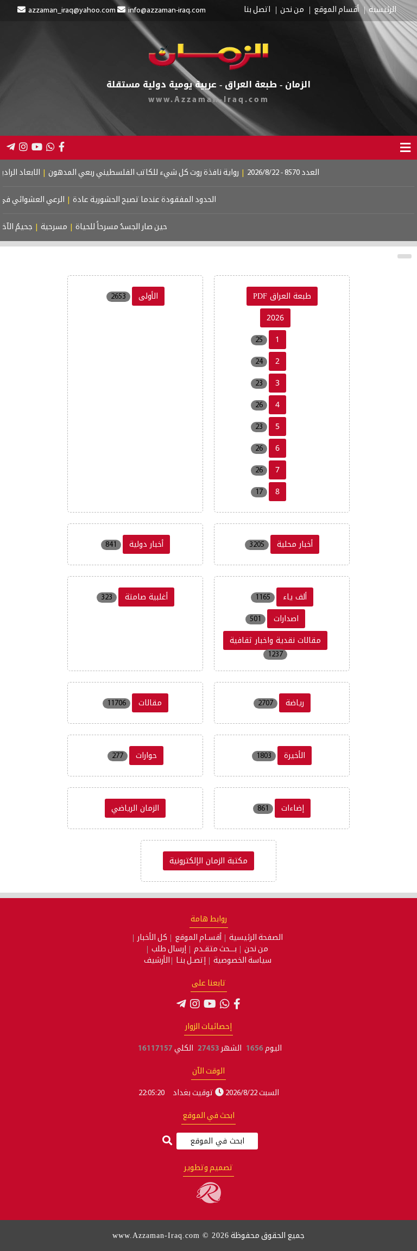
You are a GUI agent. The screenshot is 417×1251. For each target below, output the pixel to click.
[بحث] (167, 1141)
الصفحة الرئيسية (256, 938)
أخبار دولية (146, 544)
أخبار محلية (295, 544)
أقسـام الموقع (198, 938)
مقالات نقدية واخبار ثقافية (275, 640)
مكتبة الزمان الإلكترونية (208, 861)
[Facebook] (62, 146)
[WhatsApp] (50, 146)
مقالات (150, 703)
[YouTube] (36, 146)
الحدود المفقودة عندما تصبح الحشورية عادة (158, 200)
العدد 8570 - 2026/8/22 (300, 173)
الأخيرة (294, 755)
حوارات (146, 755)
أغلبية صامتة (146, 597)
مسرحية (66, 227)
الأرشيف (157, 961)
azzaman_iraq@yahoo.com (72, 11)
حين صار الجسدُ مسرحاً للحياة (133, 227)
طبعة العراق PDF (282, 296)
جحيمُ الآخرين (24, 227)
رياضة (295, 703)
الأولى (148, 296)
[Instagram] (23, 146)
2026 (275, 318)
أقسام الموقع (336, 10)
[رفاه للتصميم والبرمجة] (209, 1201)
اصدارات (286, 618)
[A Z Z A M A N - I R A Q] (208, 68)
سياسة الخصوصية (242, 961)
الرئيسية (382, 10)
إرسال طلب (168, 949)
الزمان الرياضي (135, 808)
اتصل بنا (257, 10)
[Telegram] (11, 146)
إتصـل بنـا (191, 961)
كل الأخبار (152, 938)
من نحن (292, 10)
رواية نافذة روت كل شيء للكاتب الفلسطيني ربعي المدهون (161, 173)
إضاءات (292, 808)
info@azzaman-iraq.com (167, 11)
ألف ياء (295, 597)
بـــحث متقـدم (215, 949)
